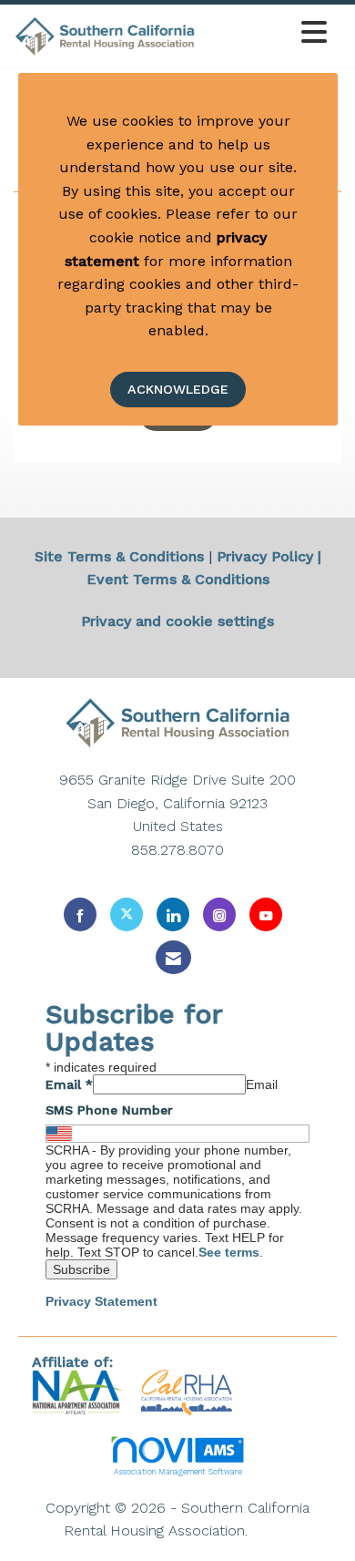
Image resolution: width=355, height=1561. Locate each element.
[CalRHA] (184, 1391)
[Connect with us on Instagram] (219, 914)
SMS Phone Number (109, 1110)
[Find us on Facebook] (80, 914)
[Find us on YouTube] (265, 914)
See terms (228, 1252)
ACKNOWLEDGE (177, 389)
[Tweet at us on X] (126, 914)
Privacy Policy (265, 556)
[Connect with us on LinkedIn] (173, 914)
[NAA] (79, 1391)
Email (69, 1084)
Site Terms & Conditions (119, 556)
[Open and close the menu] (266, 33)
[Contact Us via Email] (173, 957)
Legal (272, 1530)
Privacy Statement (101, 1301)
